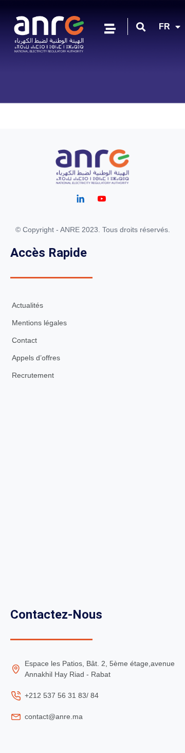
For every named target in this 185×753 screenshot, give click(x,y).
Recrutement (33, 375)
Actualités (27, 305)
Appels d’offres (36, 358)
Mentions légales (39, 323)
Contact (24, 340)
